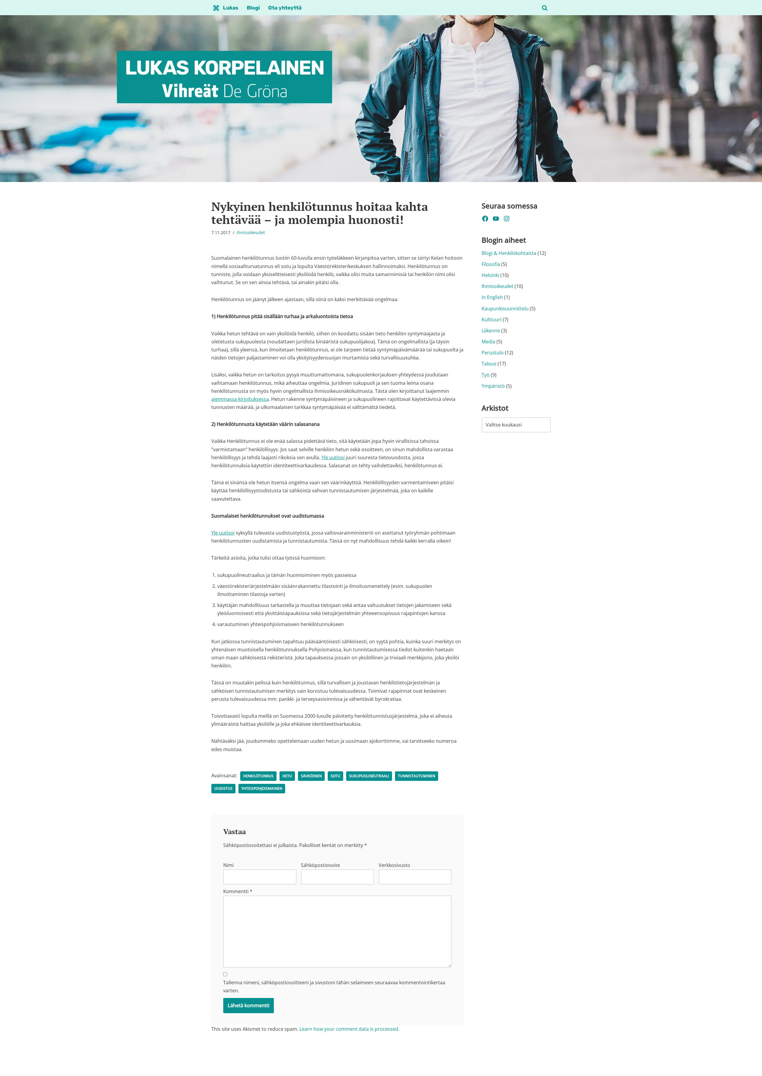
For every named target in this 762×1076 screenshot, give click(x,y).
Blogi (253, 8)
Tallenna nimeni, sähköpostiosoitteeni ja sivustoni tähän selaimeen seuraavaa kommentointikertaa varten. (334, 986)
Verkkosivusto (394, 865)
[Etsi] (545, 8)
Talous (489, 363)
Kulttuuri (492, 319)
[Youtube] (495, 218)
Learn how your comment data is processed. (349, 1029)
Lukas (230, 8)
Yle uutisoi (333, 457)
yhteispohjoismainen (261, 788)
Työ (486, 375)
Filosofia (491, 264)
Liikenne (491, 330)
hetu (287, 775)
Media (488, 341)
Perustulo (493, 352)
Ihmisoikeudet (251, 232)
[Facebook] (485, 218)
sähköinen (311, 775)
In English (492, 297)
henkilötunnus (258, 775)
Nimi (228, 865)
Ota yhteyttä (285, 8)
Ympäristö (493, 386)
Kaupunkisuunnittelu (505, 308)
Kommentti (237, 891)
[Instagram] (506, 218)
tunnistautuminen (416, 775)
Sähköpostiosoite (320, 865)
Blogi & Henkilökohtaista (509, 253)
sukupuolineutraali (369, 775)
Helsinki (490, 275)
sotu (335, 775)
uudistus (223, 788)
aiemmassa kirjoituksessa (240, 399)
